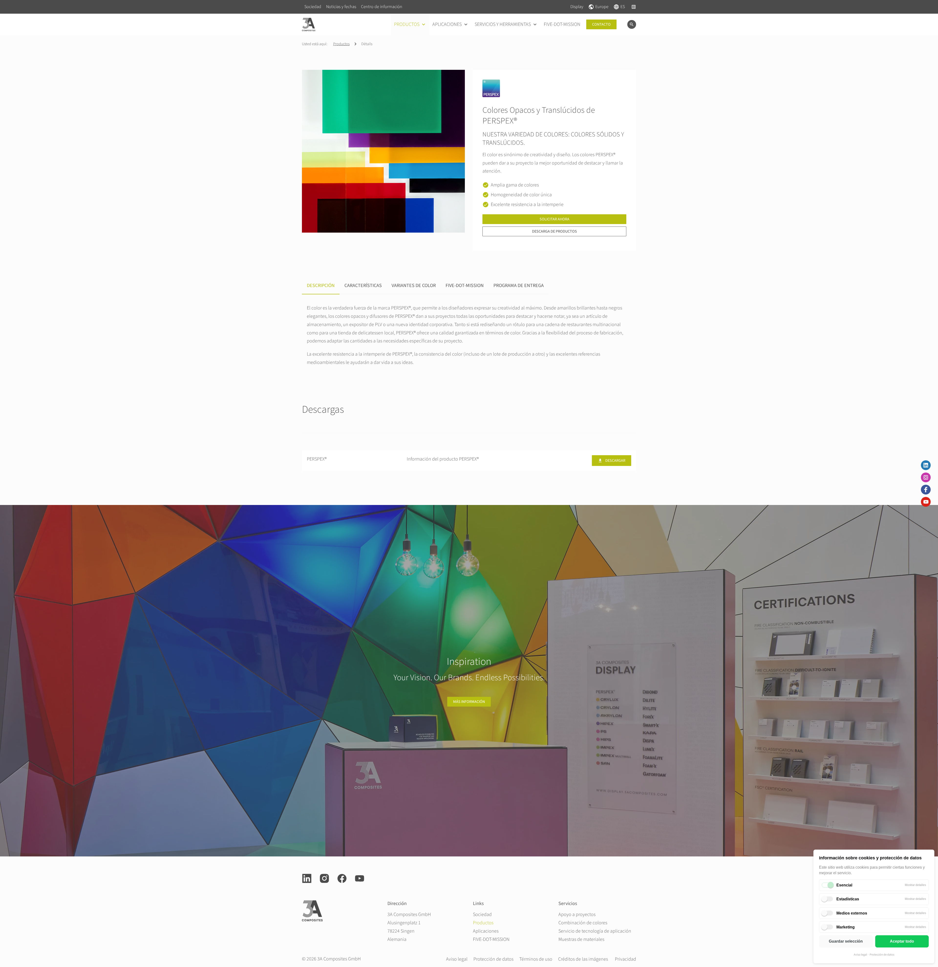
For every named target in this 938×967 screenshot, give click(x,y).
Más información (469, 701)
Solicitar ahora (554, 219)
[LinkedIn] (926, 465)
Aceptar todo (902, 941)
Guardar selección (846, 941)
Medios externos (851, 913)
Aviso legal (860, 955)
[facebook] (342, 878)
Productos (341, 44)
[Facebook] (926, 489)
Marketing (845, 927)
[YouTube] (926, 502)
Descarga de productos (554, 231)
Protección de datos (882, 955)
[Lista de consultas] (633, 6)
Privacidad (625, 959)
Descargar (615, 460)
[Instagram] (926, 477)
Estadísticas (847, 899)
